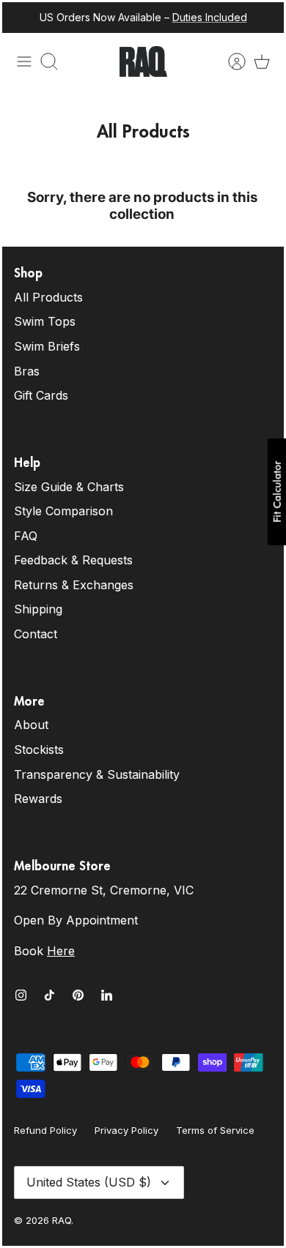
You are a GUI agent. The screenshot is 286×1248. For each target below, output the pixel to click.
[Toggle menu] (24, 61)
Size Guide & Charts (69, 486)
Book (44, 951)
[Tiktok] (49, 995)
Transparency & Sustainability (97, 774)
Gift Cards (41, 395)
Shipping (38, 609)
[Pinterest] (78, 995)
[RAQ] (143, 61)
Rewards (38, 798)
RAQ (61, 1220)
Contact (35, 634)
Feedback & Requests (73, 560)
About (31, 724)
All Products (48, 297)
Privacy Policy (126, 1130)
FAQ (25, 535)
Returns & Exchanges (73, 585)
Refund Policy (45, 1130)
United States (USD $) (88, 1182)
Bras (27, 371)
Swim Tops (45, 321)
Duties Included (209, 17)
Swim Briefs (47, 346)
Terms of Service (215, 1130)
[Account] (229, 61)
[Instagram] (21, 995)
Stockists (39, 749)
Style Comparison (63, 511)
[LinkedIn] (106, 995)
